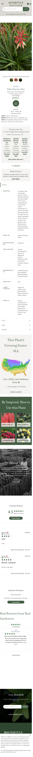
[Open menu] (2, 4)
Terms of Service (8, 750)
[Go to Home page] (16, 4)
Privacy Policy (19, 750)
